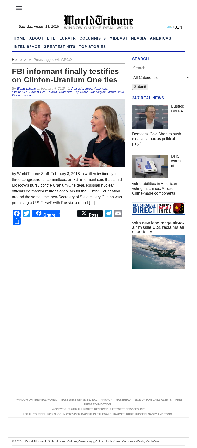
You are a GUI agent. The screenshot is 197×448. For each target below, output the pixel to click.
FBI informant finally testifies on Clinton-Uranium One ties (65, 75)
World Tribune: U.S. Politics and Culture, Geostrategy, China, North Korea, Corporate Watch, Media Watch (93, 441)
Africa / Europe (81, 88)
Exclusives (19, 92)
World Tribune (21, 95)
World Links (116, 92)
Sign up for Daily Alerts (153, 399)
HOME (20, 38)
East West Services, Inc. (79, 399)
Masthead (123, 399)
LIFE (51, 38)
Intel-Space (27, 47)
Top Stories (92, 47)
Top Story (80, 92)
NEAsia (138, 38)
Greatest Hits (59, 47)
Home (17, 60)
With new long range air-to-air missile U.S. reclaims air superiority (158, 227)
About (36, 38)
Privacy (106, 399)
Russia (52, 92)
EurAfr (67, 38)
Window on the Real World (36, 399)
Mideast (119, 38)
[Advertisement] (158, 309)
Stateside (65, 92)
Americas (160, 38)
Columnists (93, 38)
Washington (97, 92)
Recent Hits (37, 92)
